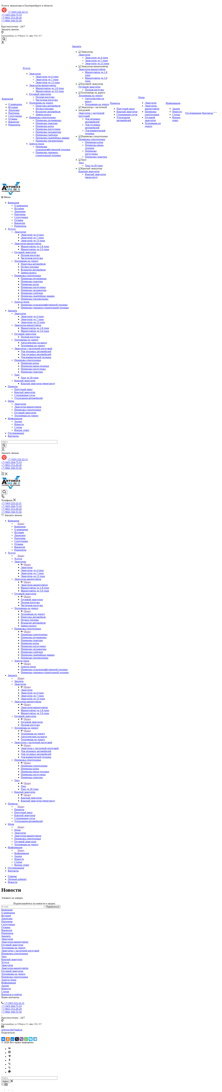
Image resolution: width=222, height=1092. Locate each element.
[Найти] (4, 446)
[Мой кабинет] (2, 42)
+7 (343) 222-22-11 (18, 12)
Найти (5, 1081)
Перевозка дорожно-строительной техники (48, 154)
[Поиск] (4, 39)
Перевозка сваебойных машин (52, 137)
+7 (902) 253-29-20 (11, 17)
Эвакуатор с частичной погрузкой (33, 348)
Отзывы (12, 118)
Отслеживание (193, 113)
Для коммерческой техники (36, 357)
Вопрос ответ (176, 119)
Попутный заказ (126, 108)
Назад (21, 523)
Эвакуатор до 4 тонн (47, 76)
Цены (141, 97)
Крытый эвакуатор (88, 171)
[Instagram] (9, 1052)
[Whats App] (9, 1072)
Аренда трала (36, 143)
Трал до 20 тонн (94, 165)
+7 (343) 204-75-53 (11, 14)
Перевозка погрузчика (48, 129)
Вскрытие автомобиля (48, 111)
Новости (177, 111)
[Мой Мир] (12, 1039)
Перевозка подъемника (48, 120)
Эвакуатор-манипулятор (42, 85)
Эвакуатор (35, 73)
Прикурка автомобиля (48, 105)
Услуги (26, 68)
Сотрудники (15, 116)
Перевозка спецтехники (42, 117)
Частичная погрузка (47, 100)
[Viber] (21, 1039)
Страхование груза (127, 114)
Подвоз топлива (44, 108)
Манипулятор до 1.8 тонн (50, 88)
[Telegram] (35, 1039)
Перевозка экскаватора (48, 132)
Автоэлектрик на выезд (34, 342)
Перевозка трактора (47, 123)
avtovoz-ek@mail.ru (11, 1029)
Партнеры (14, 113)
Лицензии (14, 110)
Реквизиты (14, 124)
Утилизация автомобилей (124, 119)
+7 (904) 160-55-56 (11, 20)
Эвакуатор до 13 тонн (48, 82)
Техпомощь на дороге (41, 102)
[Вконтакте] (9, 1048)
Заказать (76, 46)
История (13, 107)
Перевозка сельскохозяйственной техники (53, 148)
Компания (7, 98)
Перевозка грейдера (47, 135)
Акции (176, 108)
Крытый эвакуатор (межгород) (95, 176)
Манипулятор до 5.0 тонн (50, 91)
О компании (15, 104)
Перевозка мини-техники (35, 366)
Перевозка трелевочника (49, 140)
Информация (173, 103)
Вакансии (13, 121)
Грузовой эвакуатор (40, 94)
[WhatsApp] (26, 1039)
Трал (81, 162)
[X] (17, 1039)
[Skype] (31, 1039)
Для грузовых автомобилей (92, 126)
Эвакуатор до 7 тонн (47, 79)
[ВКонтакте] (3, 1039)
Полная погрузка (45, 97)
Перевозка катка (45, 126)
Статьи (176, 114)
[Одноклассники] (8, 1039)
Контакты (207, 113)
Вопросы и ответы (11, 994)
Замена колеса (43, 114)
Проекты (115, 103)
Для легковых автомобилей (92, 120)
